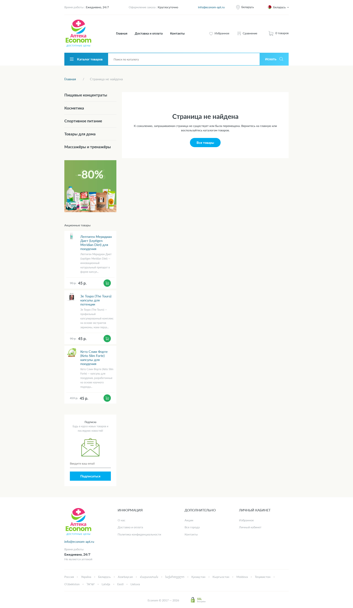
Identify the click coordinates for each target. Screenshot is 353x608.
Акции (189, 520)
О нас (121, 520)
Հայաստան (149, 576)
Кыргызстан (221, 576)
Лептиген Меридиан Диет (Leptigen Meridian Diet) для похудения (96, 243)
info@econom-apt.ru (211, 7)
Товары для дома (80, 134)
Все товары (205, 143)
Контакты (177, 33)
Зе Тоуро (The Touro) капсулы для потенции (95, 300)
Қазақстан (198, 576)
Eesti (120, 584)
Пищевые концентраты (85, 95)
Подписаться (90, 476)
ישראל (91, 584)
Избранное (246, 520)
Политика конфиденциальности (139, 534)
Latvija (106, 584)
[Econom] (78, 33)
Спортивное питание (83, 120)
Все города (192, 527)
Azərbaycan (125, 576)
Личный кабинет (250, 527)
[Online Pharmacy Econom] (78, 522)
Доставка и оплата (149, 33)
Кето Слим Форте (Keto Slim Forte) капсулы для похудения (94, 358)
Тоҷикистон (262, 576)
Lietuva (135, 584)
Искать (271, 59)
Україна (86, 576)
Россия (69, 576)
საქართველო (174, 576)
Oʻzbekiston (72, 584)
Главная (121, 33)
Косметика (74, 108)
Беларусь (247, 7)
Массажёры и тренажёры (87, 146)
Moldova (242, 576)
